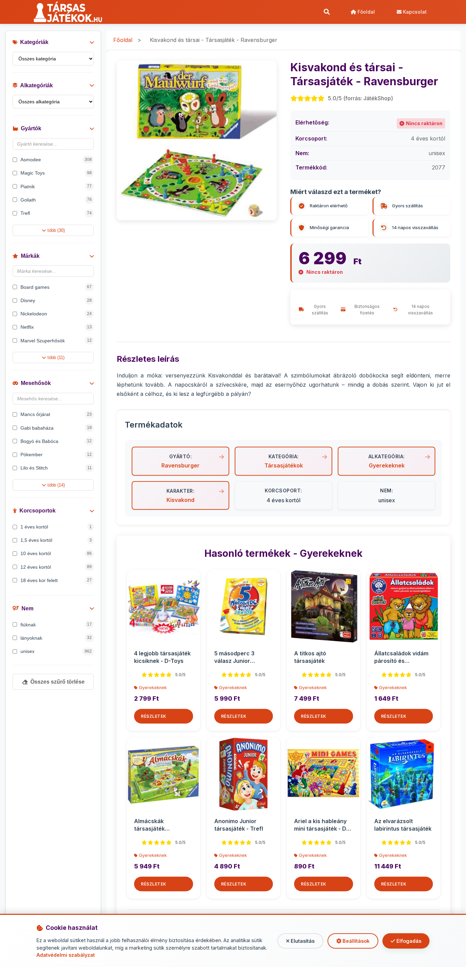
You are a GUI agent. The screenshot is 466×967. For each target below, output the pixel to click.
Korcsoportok (37, 511)
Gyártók (31, 128)
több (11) (55, 357)
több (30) (56, 230)
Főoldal (365, 12)
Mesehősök (36, 383)
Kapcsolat (414, 12)
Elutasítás (302, 941)
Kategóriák (34, 42)
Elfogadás (408, 941)
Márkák (30, 256)
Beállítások (355, 941)
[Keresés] (326, 11)
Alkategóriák (36, 85)
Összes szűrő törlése (57, 682)
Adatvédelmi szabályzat (66, 955)
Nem (27, 608)
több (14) (56, 485)
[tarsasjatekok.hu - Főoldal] (70, 12)
